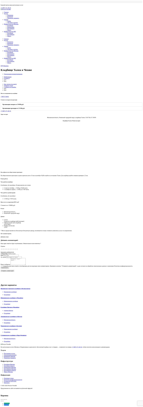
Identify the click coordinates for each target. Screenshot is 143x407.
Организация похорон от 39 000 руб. (13, 104)
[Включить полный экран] (4, 399)
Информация (7, 77)
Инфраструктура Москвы (11, 24)
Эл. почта (3, 257)
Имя (2, 255)
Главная (6, 12)
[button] (71, 104)
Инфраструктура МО (10, 31)
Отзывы (7, 78)
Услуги (6, 13)
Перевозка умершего (13, 18)
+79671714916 (5, 96)
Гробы (9, 21)
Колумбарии (10, 28)
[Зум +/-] (6, 399)
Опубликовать (4, 267)
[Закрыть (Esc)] (1, 399)
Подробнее (7, 294)
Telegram (6, 405)
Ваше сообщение (5, 264)
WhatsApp (7, 403)
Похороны (10, 15)
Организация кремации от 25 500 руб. (13, 108)
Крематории (10, 27)
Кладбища (10, 25)
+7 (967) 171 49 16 (77, 347)
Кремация (10, 16)
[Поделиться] (3, 399)
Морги (9, 30)
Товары (6, 19)
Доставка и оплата (12, 22)
